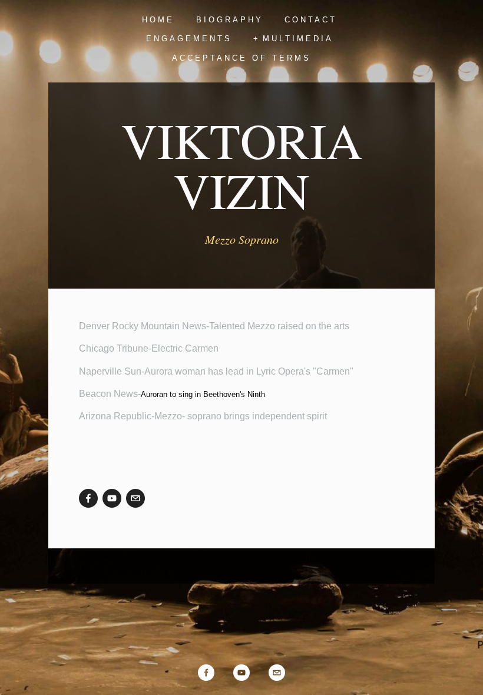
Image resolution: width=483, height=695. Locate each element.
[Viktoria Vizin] (111, 498)
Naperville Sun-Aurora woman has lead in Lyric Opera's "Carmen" (216, 371)
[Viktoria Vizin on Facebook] (88, 498)
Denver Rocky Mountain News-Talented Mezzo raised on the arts (214, 326)
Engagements (189, 38)
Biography (229, 19)
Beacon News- (172, 394)
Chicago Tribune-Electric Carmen (149, 348)
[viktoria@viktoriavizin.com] (135, 498)
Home (158, 19)
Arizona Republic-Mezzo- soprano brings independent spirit (203, 416)
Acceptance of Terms (241, 58)
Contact (310, 19)
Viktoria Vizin (241, 165)
